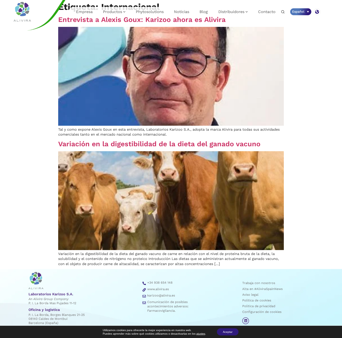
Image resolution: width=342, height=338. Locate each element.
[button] (282, 12)
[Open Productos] (124, 12)
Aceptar (228, 331)
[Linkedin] (245, 320)
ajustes (200, 333)
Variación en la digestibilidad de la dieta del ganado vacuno (159, 144)
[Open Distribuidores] (246, 12)
